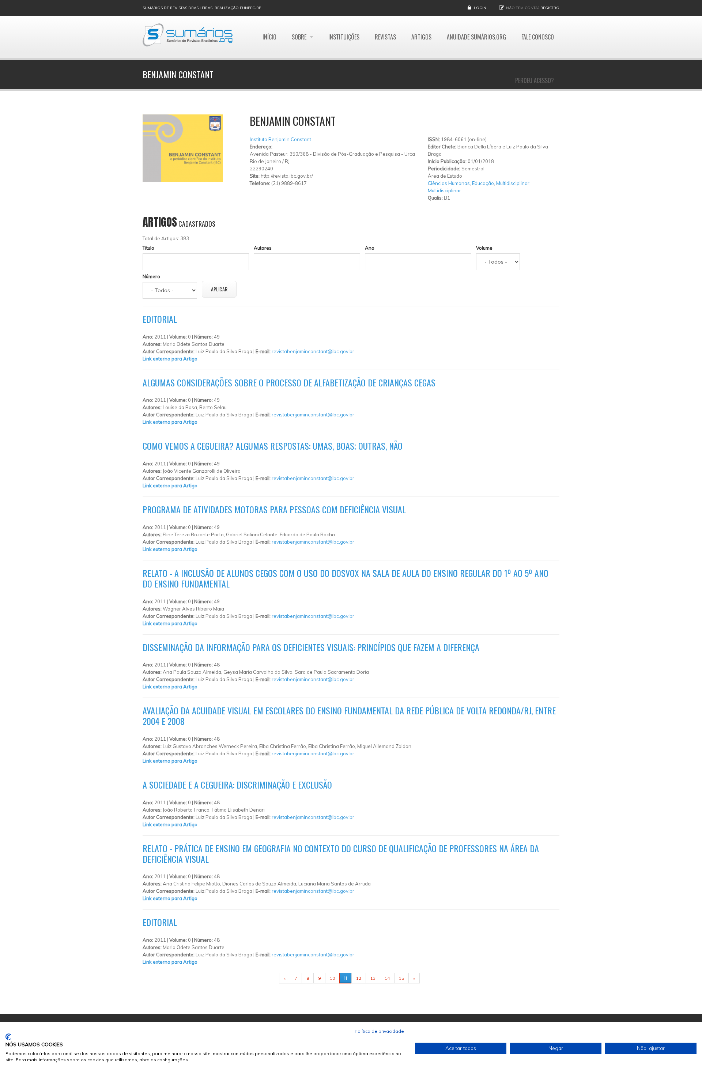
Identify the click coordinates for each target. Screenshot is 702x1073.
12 (358, 978)
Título (148, 248)
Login (480, 7)
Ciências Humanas (449, 183)
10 (332, 978)
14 (387, 978)
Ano (369, 248)
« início (268, 978)
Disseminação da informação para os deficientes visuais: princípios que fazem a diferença (311, 647)
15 (401, 978)
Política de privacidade (379, 1031)
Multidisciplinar (512, 183)
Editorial (160, 318)
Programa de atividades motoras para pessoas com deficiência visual (274, 509)
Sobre (300, 37)
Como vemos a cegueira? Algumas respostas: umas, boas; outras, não (273, 445)
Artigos (421, 37)
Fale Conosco (537, 37)
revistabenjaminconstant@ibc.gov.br (313, 351)
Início (269, 37)
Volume (484, 248)
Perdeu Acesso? (534, 80)
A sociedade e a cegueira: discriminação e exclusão (237, 784)
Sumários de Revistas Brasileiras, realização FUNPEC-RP (202, 7)
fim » (429, 978)
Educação (483, 183)
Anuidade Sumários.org (476, 37)
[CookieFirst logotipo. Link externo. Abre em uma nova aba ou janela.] (8, 1037)
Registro (549, 7)
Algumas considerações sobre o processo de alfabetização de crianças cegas (289, 382)
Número (151, 276)
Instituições (343, 37)
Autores (263, 248)
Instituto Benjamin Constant (280, 139)
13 (372, 978)
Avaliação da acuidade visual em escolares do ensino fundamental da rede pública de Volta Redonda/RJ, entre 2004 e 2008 (349, 716)
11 (345, 978)
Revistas (385, 37)
